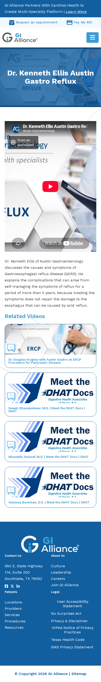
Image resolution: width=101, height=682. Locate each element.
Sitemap (78, 673)
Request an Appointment (37, 22)
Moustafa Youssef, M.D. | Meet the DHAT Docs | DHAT (48, 457)
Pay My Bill (83, 22)
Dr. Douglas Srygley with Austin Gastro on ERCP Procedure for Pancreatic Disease (44, 361)
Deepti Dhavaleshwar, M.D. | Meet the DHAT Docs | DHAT (46, 409)
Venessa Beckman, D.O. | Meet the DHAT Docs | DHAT (48, 502)
